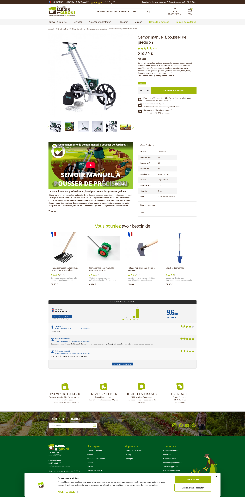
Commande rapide (170, 451)
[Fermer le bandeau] (216, 477)
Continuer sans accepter (193, 488)
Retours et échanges (171, 470)
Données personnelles (172, 463)
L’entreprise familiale (133, 451)
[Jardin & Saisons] (61, 11)
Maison (90, 466)
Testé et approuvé (170, 466)
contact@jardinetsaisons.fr (59, 466)
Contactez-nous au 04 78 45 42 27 (182, 2)
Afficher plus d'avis (122, 364)
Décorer (90, 463)
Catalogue (129, 459)
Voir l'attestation (62, 316)
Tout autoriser (192, 479)
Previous (48, 127)
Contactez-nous (169, 459)
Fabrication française (63, 2)
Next (133, 127)
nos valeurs (82, 2)
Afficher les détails (66, 492)
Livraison (167, 455)
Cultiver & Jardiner (94, 451)
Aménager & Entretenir (96, 459)
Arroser (90, 455)
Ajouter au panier (65, 290)
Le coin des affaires (95, 470)
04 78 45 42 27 (180, 400)
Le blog (128, 455)
